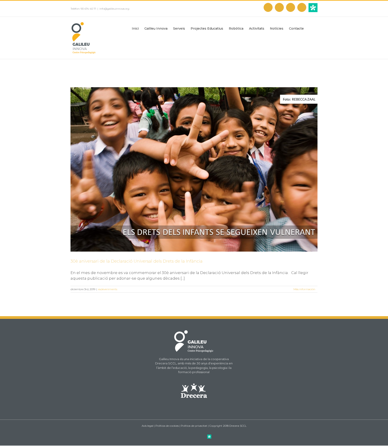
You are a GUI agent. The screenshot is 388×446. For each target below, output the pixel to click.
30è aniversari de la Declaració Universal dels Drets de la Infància (137, 261)
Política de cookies (167, 425)
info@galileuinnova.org (114, 8)
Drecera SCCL (238, 425)
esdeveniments (107, 289)
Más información (304, 289)
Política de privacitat (194, 425)
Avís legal (147, 425)
